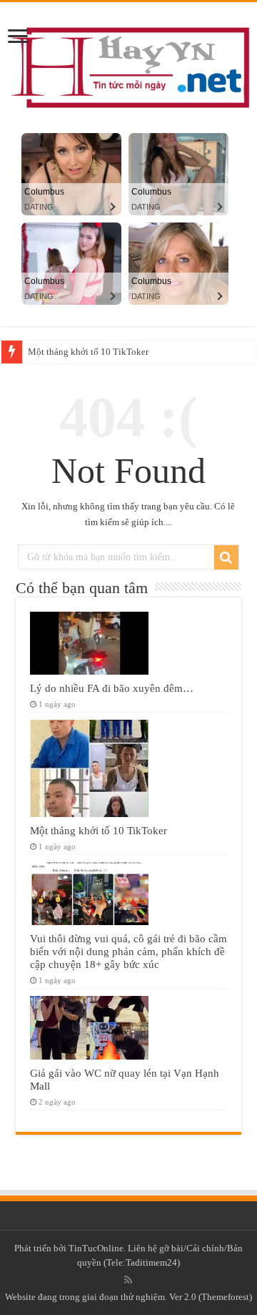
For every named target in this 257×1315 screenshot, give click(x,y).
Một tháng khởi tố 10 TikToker (88, 351)
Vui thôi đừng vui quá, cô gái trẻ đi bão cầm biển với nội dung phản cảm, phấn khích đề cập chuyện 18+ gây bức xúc (128, 951)
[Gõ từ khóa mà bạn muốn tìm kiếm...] (226, 557)
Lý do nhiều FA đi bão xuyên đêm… (111, 688)
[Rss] (128, 1280)
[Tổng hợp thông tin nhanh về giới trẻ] (128, 64)
